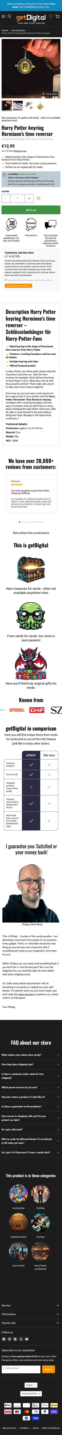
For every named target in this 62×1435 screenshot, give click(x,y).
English (29, 1385)
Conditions (24, 1428)
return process (26, 994)
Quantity (5, 191)
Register (48, 1369)
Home (5, 30)
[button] (19, 522)
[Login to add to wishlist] (38, 198)
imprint (36, 1428)
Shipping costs (20, 151)
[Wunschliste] (51, 16)
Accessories (18, 30)
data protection (9, 1428)
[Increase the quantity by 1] (29, 198)
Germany (29, 1393)
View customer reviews (18, 285)
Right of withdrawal (51, 1428)
